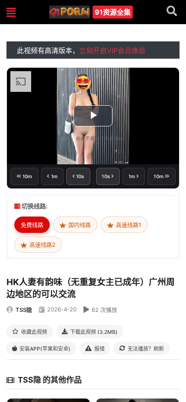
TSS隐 (24, 309)
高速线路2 (41, 244)
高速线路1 (128, 224)
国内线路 (79, 224)
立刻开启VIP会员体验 (112, 50)
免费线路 (32, 224)
